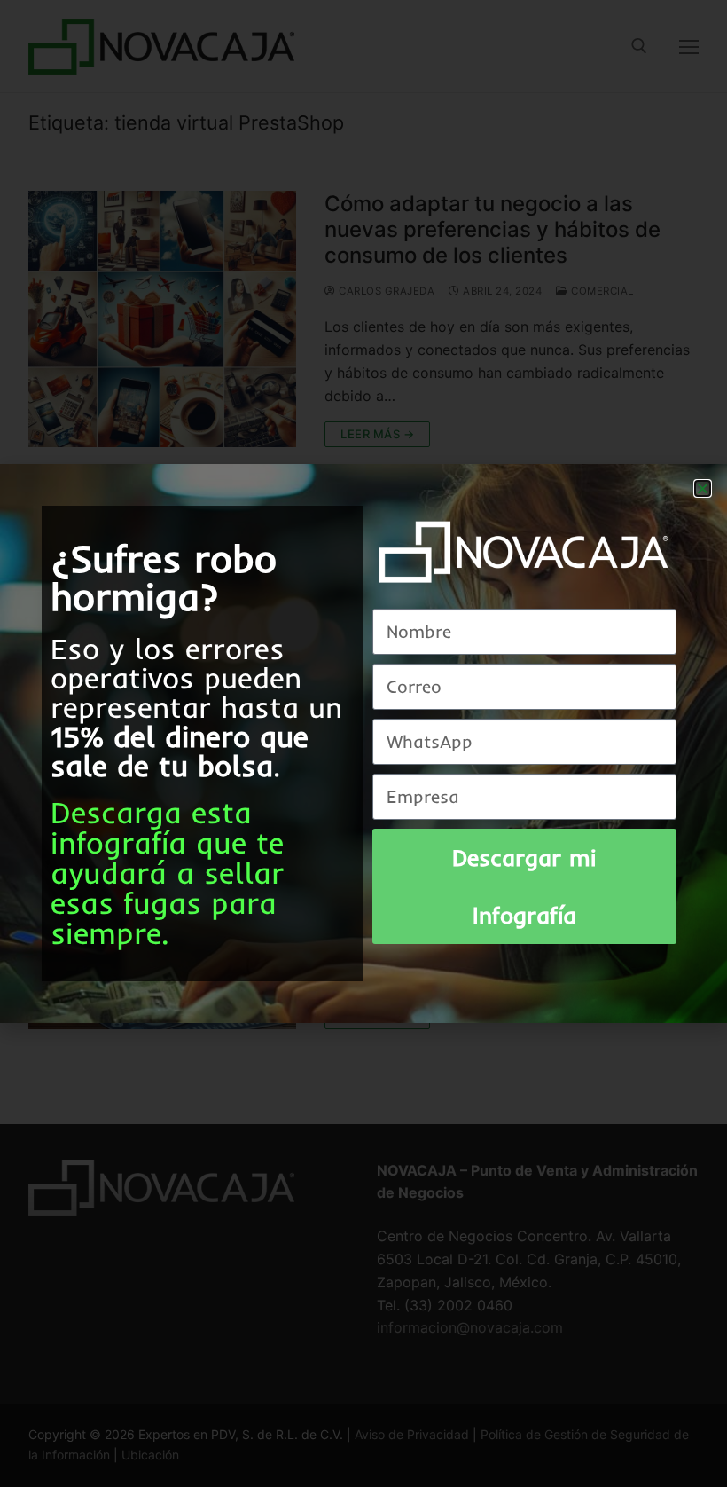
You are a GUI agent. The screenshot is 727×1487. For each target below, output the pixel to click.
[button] (702, 488)
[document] (363, 743)
